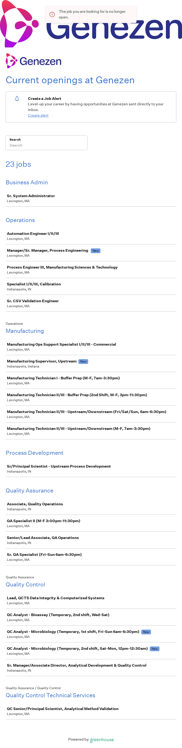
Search (15, 140)
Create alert (38, 115)
